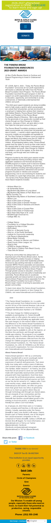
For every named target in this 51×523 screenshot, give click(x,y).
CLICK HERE (39, 5)
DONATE (25, 35)
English (33, 521)
